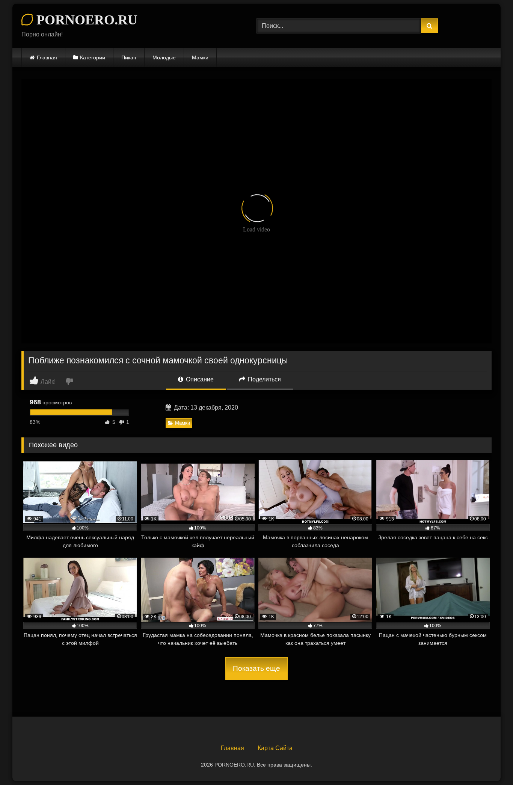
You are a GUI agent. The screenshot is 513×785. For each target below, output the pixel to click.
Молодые (164, 57)
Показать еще (256, 668)
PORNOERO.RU (85, 19)
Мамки (200, 57)
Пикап (128, 57)
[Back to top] (489, 762)
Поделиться (263, 379)
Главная (47, 57)
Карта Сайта (275, 748)
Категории (92, 57)
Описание (199, 379)
